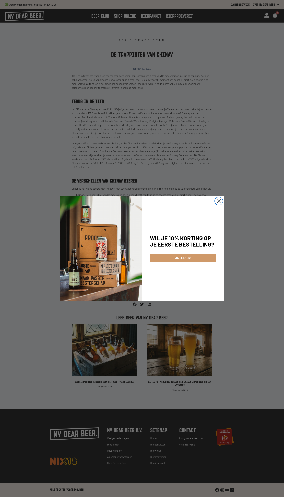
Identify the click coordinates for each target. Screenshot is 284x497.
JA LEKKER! (183, 258)
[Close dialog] (219, 201)
